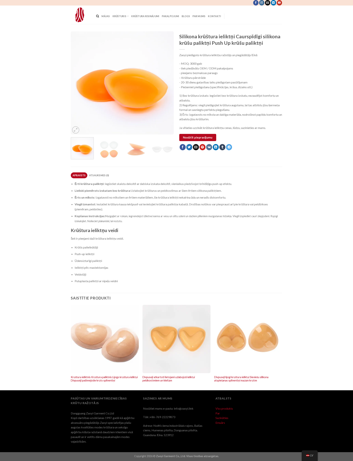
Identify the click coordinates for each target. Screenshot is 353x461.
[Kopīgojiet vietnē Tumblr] (222, 147)
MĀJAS (105, 16)
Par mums (198, 16)
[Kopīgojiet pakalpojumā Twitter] (189, 147)
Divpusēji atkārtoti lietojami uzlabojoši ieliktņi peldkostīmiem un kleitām (168, 379)
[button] (176, 232)
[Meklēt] (97, 16)
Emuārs (220, 422)
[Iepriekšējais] (77, 83)
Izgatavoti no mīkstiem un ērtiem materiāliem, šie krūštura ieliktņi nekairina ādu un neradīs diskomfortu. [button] (150, 197)
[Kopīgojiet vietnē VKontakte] (209, 147)
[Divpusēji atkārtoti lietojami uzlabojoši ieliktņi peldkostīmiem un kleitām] (176, 339)
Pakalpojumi (170, 16)
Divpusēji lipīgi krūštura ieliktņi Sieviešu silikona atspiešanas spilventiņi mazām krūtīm (241, 379)
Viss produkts (224, 408)
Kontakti (214, 16)
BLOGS (186, 16)
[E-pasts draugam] (196, 147)
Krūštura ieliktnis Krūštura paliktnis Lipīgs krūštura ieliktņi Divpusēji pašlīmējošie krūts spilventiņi (104, 379)
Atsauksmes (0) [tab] (99, 175)
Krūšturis (119, 16)
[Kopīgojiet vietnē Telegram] (229, 147)
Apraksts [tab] (79, 175)
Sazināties (221, 418)
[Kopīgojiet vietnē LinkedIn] (216, 147)
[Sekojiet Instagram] (261, 3)
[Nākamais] (167, 83)
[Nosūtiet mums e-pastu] (267, 3)
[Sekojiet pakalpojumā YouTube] (279, 3)
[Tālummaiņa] (75, 130)
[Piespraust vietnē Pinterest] (202, 147)
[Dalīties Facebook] (183, 147)
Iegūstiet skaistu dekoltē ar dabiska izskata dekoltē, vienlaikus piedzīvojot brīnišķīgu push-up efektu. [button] (153, 183)
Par (217, 413)
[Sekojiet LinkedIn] (273, 3)
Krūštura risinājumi (145, 16)
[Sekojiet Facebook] (255, 3)
